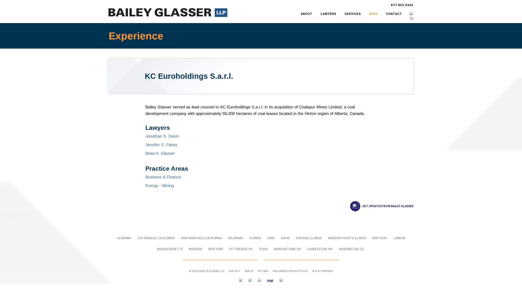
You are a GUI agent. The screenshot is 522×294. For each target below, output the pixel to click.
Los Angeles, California (156, 238)
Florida (255, 238)
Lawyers (328, 14)
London (399, 238)
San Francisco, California (201, 238)
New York (215, 249)
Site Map (263, 271)
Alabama (124, 238)
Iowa (271, 238)
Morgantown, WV (287, 249)
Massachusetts (170, 249)
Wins (373, 14)
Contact (394, 14)
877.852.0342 (402, 5)
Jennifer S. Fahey (161, 145)
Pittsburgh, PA (240, 249)
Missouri (195, 249)
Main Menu (248, 5)
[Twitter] (240, 280)
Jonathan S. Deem (162, 136)
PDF (270, 281)
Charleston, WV (320, 249)
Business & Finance (163, 177)
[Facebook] (259, 280)
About (306, 14)
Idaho (285, 238)
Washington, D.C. (352, 249)
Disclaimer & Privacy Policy (290, 271)
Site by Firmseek (322, 271)
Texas (263, 249)
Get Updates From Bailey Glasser (388, 206)
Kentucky (379, 238)
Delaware (235, 238)
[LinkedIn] (250, 280)
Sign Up (248, 271)
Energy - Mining (159, 185)
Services (353, 14)
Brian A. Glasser (160, 153)
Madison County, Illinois (347, 238)
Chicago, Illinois (309, 238)
